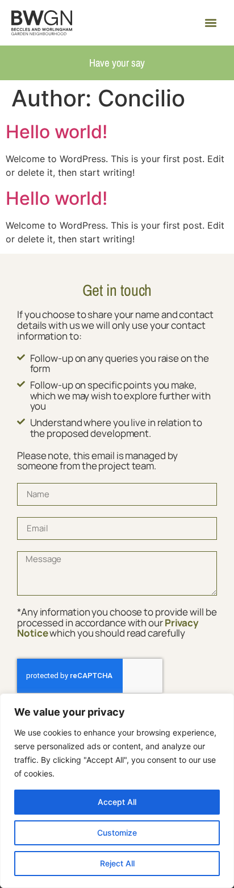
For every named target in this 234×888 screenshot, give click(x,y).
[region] (117, 790)
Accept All (117, 802)
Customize (117, 832)
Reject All (117, 863)
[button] (210, 23)
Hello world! (56, 132)
